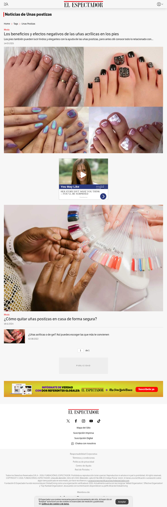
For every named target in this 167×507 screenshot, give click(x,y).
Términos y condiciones (84, 458)
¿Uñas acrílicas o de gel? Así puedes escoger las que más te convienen (68, 334)
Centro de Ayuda (83, 466)
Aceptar (122, 501)
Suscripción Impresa (83, 433)
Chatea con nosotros (85, 443)
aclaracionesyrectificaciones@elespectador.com (108, 481)
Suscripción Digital (83, 438)
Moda (6, 29)
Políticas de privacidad (83, 462)
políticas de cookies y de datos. (55, 504)
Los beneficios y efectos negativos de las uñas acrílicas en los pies (61, 34)
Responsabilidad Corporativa (83, 454)
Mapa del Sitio (84, 427)
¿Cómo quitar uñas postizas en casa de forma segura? (50, 319)
